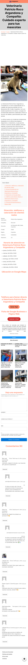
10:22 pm (24, 583)
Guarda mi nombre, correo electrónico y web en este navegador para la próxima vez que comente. (12, 435)
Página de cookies (14, 333)
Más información (14, 340)
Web (2, 425)
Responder (5, 469)
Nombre (3, 412)
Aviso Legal (5, 656)
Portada (3, 31)
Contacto (4, 658)
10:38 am (24, 606)
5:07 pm (24, 509)
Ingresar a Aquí (14, 319)
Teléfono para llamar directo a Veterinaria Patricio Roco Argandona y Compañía (13, 198)
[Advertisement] (14, 50)
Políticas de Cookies (7, 654)
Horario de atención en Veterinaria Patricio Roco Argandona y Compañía (11, 191)
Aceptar (14, 337)
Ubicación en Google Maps (12, 195)
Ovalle (7, 31)
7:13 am (24, 560)
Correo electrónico (7, 419)
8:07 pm (23, 536)
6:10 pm (24, 627)
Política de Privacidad (7, 651)
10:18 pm (24, 458)
